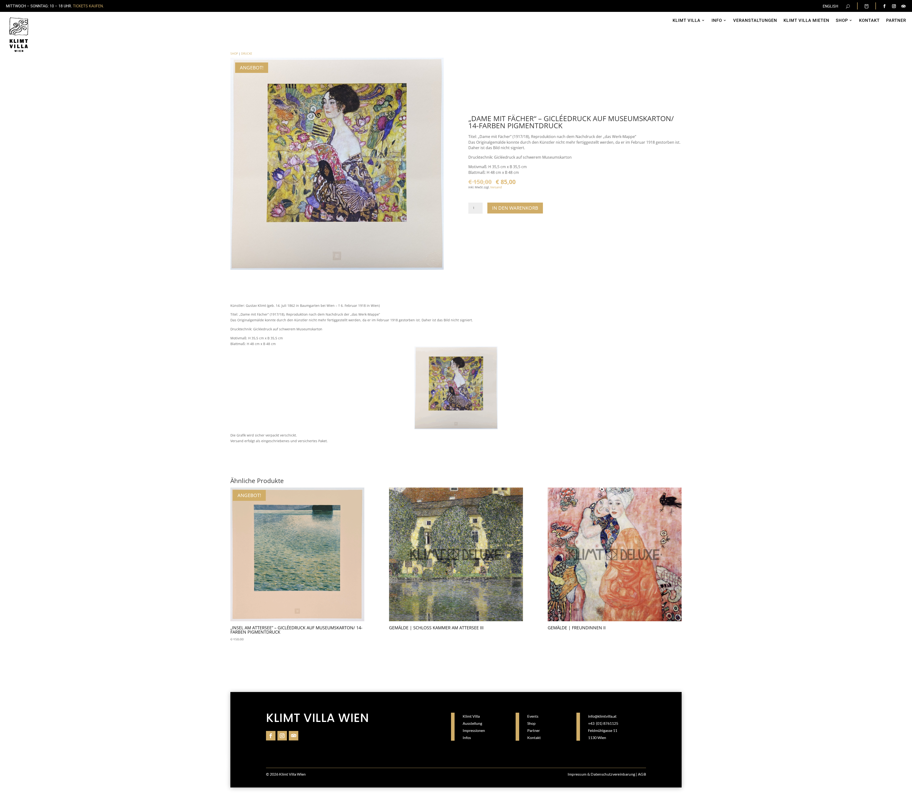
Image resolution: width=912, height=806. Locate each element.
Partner (533, 730)
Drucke (246, 54)
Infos (467, 737)
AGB (642, 774)
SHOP (234, 54)
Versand (496, 187)
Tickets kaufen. (88, 6)
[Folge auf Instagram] (894, 6)
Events (532, 716)
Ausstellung (472, 723)
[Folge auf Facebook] (884, 6)
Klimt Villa (471, 716)
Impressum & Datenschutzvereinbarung (601, 774)
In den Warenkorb (515, 208)
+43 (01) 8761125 (603, 723)
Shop (531, 723)
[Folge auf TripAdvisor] (903, 6)
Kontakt (534, 737)
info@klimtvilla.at (602, 716)
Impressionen (474, 730)
